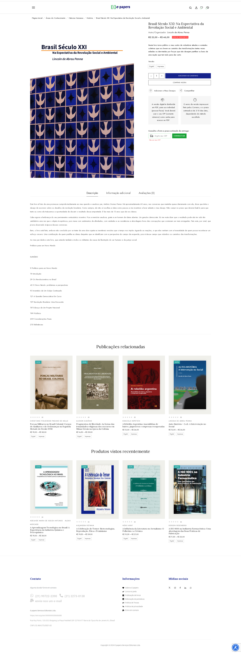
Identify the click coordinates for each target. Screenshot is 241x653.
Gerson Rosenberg (178, 525)
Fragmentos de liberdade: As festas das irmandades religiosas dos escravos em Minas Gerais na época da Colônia (95, 426)
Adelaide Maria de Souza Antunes (46, 521)
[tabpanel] (51, 397)
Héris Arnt (128, 525)
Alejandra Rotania (85, 525)
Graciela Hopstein (131, 421)
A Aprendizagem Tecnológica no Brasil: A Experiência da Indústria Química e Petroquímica (50, 530)
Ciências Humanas (76, 18)
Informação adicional (118, 193)
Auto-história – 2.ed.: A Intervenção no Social (187, 425)
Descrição (92, 193)
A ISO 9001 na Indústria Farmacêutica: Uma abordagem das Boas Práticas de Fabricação (190, 531)
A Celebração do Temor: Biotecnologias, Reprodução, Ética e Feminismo (95, 530)
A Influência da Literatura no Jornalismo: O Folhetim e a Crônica (143, 530)
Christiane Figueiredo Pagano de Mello (49, 421)
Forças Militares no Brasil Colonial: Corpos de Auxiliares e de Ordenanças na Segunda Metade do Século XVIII (50, 426)
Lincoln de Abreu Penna (178, 32)
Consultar (179, 136)
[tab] (92, 194)
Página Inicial (37, 18)
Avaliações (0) (147, 193)
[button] (207, 7)
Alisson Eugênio (84, 421)
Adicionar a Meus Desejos (165, 90)
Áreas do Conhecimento (55, 18)
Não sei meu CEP (154, 140)
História (90, 18)
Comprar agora (179, 82)
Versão (151, 61)
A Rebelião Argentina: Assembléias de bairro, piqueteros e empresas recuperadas (144, 425)
